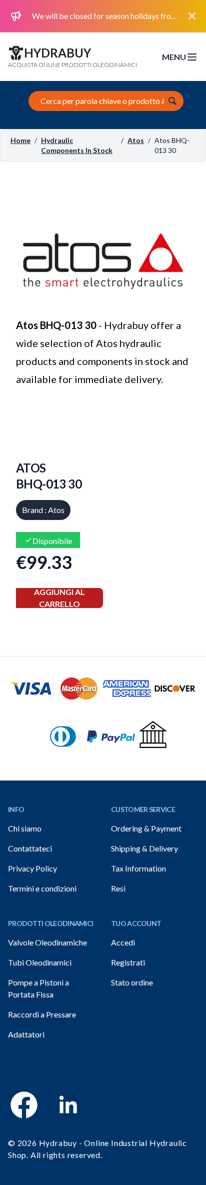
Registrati (128, 962)
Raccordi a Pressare (42, 1014)
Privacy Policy (32, 868)
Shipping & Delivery (144, 848)
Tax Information (138, 868)
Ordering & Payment (146, 828)
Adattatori (26, 1034)
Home (20, 140)
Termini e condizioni (42, 888)
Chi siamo (25, 828)
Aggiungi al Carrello (59, 598)
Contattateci (30, 848)
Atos (136, 140)
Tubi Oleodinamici (40, 962)
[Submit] (173, 101)
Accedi (123, 942)
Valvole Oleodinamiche (47, 942)
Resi (118, 888)
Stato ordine (132, 982)
